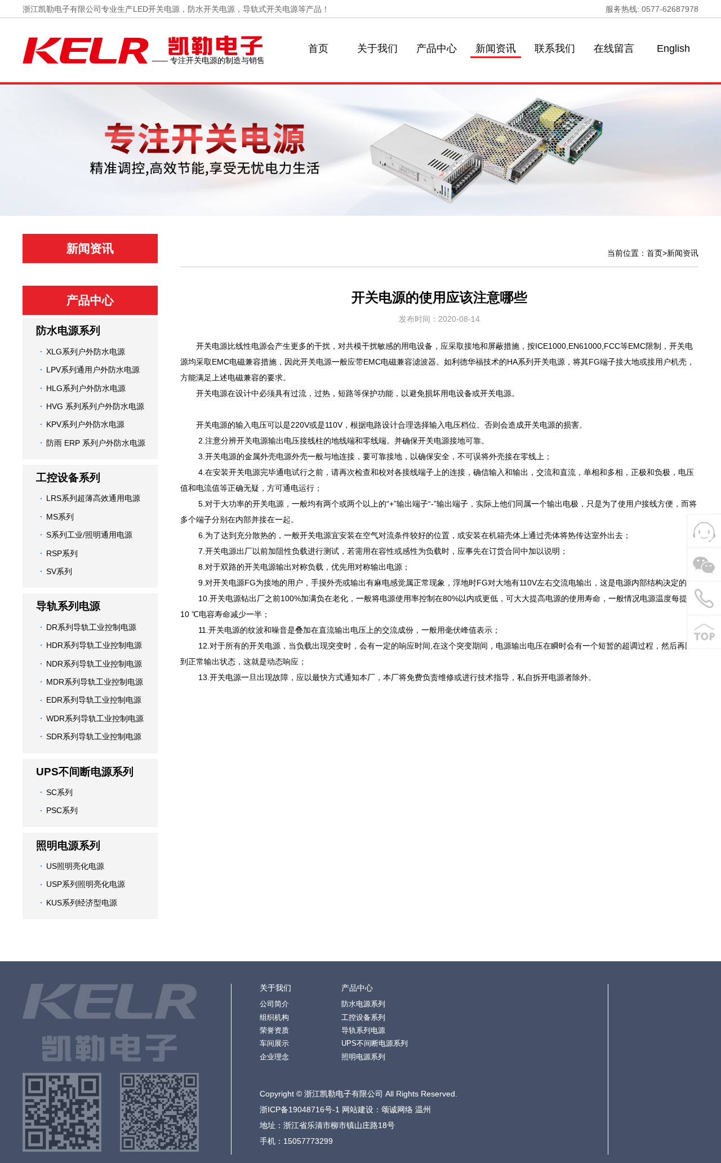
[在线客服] (704, 531)
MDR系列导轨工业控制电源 (94, 681)
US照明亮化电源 (75, 866)
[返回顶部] (704, 632)
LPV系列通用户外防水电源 (93, 369)
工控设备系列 (68, 477)
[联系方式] (704, 598)
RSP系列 (62, 553)
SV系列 (59, 571)
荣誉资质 (274, 1030)
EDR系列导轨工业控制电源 (93, 699)
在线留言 (614, 48)
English (673, 48)
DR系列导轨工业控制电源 (91, 627)
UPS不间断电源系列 (84, 772)
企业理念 (274, 1057)
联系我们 (555, 48)
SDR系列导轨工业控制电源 (93, 736)
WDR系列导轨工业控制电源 (95, 718)
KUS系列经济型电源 (81, 902)
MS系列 (60, 516)
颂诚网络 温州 (406, 1109)
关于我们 (377, 48)
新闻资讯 (495, 48)
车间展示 (274, 1043)
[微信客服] (704, 565)
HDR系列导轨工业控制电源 (94, 645)
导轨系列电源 (68, 606)
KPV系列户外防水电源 (85, 424)
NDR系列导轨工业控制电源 (94, 663)
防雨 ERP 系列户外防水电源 (95, 442)
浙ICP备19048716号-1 (300, 1109)
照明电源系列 (68, 845)
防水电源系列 (68, 330)
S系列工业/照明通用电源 (89, 534)
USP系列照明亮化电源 (85, 884)
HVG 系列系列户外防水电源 (95, 406)
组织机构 (274, 1017)
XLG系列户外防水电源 (85, 351)
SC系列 (59, 792)
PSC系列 (62, 810)
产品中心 (436, 48)
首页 (318, 48)
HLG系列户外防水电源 (86, 388)
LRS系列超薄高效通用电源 (93, 498)
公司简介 (274, 1004)
